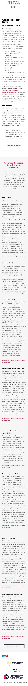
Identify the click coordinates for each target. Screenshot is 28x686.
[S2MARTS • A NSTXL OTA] (15, 661)
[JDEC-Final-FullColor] (13, 674)
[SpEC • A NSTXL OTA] (15, 668)
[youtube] (6, 656)
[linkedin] (3, 656)
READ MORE (5, 360)
